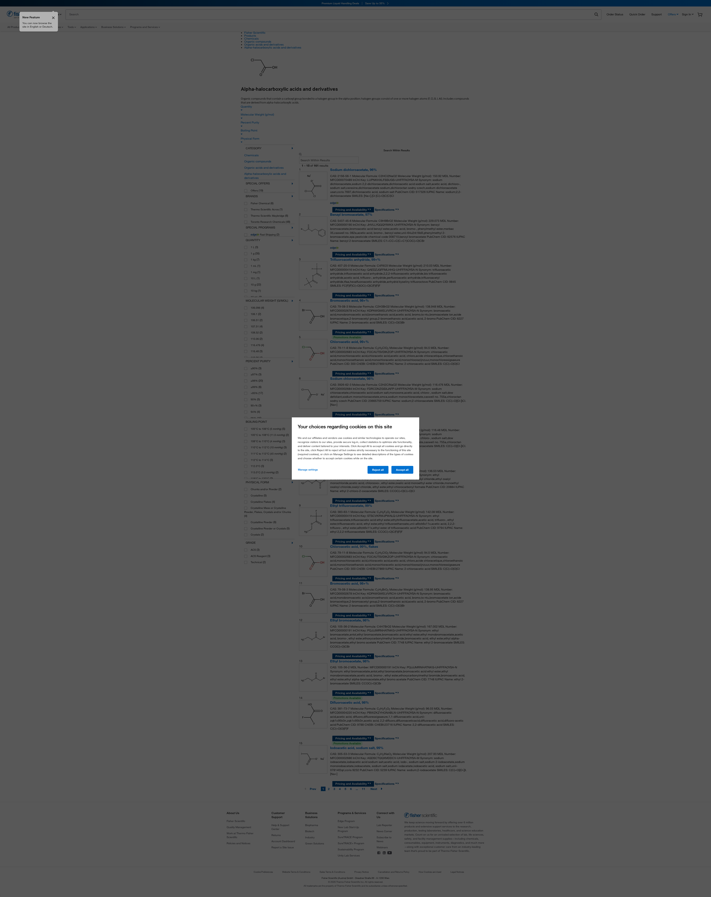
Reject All (378, 469)
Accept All (402, 469)
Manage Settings (308, 469)
